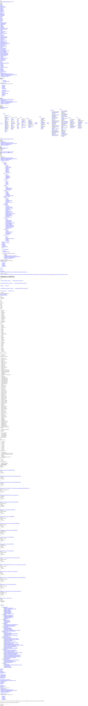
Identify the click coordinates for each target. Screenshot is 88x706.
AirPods (7, 192)
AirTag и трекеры (49, 274)
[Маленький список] (0, 296)
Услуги (1, 669)
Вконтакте (3, 85)
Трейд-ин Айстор (3, 677)
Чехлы (7, 219)
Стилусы (17, 274)
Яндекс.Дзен (4, 88)
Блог (1, 670)
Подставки (59, 274)
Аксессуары (8, 206)
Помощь (1, 683)
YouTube (3, 264)
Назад (6, 162)
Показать (2, 466)
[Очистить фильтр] (1, 465)
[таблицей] (2, 295)
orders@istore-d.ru (3, 261)
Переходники (28, 274)
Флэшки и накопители (33, 274)
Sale (6, 236)
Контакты (1, 671)
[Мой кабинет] (0, 153)
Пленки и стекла (13, 274)
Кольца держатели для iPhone (41, 274)
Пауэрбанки (9, 274)
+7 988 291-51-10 (3, 100)
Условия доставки (3, 681)
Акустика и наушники (3, 274)
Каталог (5, 163)
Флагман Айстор (3, 675)
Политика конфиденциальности (5, 679)
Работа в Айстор (3, 676)
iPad (6, 181)
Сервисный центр (3, 674)
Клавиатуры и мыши (22, 274)
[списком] (1, 295)
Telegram (3, 86)
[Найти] (1, 3)
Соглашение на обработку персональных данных (8, 680)
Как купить (2, 685)
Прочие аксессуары (64, 274)
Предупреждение (3, 672)
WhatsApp (3, 87)
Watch (7, 187)
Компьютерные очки (55, 274)
